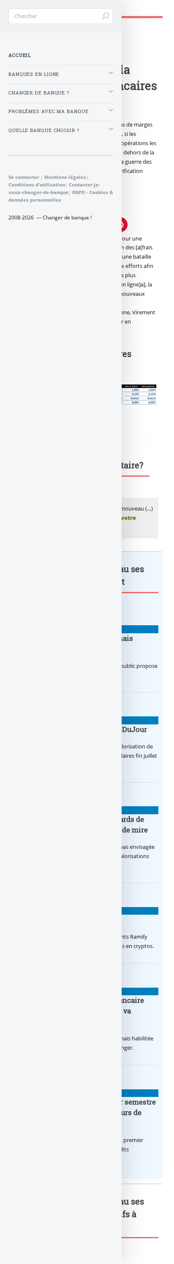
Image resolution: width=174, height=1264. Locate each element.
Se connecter (23, 177)
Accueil (19, 55)
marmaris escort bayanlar (123, 443)
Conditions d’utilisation (36, 184)
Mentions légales (65, 177)
